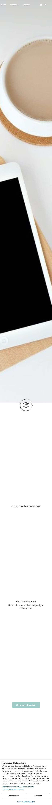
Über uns (14, 5)
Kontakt (26, 5)
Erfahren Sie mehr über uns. (13, 789)
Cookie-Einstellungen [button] (26, 802)
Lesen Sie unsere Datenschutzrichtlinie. (18, 787)
